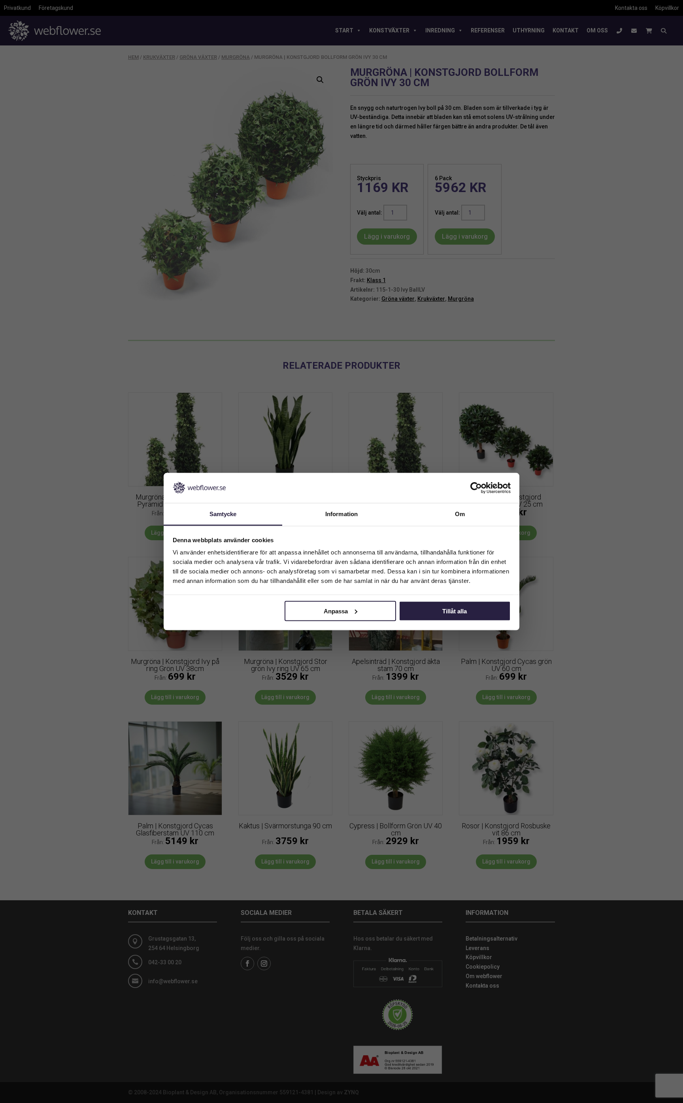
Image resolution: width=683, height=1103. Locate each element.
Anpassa (336, 610)
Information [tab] (341, 514)
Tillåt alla (454, 610)
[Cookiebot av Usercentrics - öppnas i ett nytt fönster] (476, 488)
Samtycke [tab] (223, 514)
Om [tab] (460, 514)
